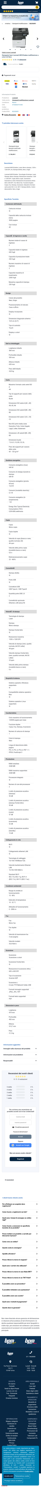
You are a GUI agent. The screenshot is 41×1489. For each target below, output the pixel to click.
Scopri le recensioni (33, 11)
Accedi (32, 1384)
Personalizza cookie (22, 1476)
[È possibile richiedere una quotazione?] (36, 1290)
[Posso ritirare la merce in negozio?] (36, 1260)
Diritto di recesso (12, 1436)
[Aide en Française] (28, 115)
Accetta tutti (8, 1476)
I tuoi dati (32, 1386)
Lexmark (15, 98)
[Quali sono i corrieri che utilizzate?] (36, 1266)
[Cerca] (37, 7)
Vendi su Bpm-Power (11, 1389)
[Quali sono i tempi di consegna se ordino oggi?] (36, 1218)
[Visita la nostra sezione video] (30, 1341)
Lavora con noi (12, 1391)
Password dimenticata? (20, 1132)
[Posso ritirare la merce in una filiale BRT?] (36, 1272)
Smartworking (32, 1428)
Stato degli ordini (32, 1391)
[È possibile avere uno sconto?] (36, 1296)
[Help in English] (23, 115)
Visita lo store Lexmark (9, 52)
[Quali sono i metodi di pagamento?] (36, 1302)
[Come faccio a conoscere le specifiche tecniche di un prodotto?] (36, 1226)
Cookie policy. (29, 1471)
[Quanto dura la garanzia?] (36, 1308)
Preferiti (32, 1389)
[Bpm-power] (21, 3)
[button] (3, 38)
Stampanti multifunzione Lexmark (23, 100)
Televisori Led (32, 1436)
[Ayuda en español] (19, 115)
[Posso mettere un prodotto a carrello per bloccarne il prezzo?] (36, 1234)
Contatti (12, 1386)
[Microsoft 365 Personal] (20, 17)
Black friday (32, 1426)
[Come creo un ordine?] (36, 1242)
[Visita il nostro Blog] (10, 1341)
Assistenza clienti (32, 1393)
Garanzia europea (12, 1433)
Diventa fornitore (12, 1398)
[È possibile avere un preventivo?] (36, 1284)
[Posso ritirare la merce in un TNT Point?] (36, 1278)
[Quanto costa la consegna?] (36, 1248)
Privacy (11, 1443)
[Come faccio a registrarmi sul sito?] (36, 1212)
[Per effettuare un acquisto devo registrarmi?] (36, 1204)
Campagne (32, 1424)
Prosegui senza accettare (13, 1481)
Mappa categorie (12, 1421)
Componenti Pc (32, 1438)
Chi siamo (11, 1384)
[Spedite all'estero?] (36, 1254)
